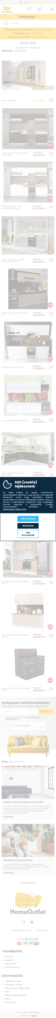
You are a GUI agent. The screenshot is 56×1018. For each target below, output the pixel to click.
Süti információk (28, 534)
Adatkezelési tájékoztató (14, 509)
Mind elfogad (28, 518)
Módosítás (28, 525)
